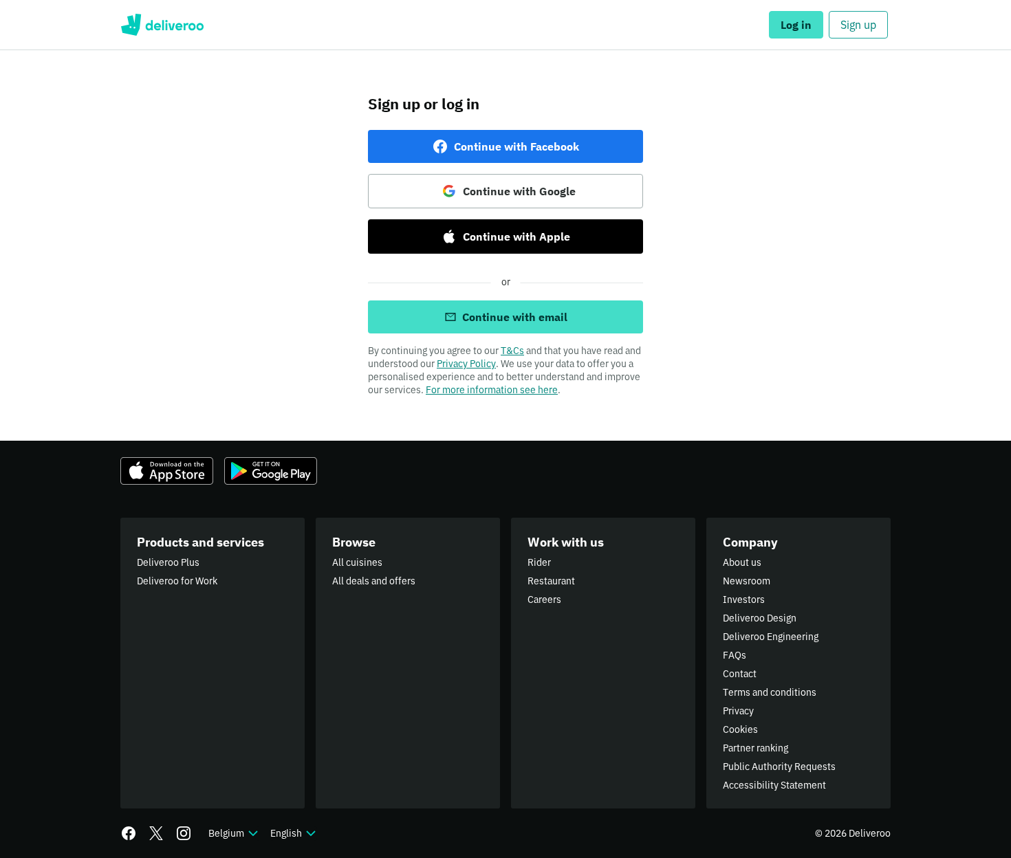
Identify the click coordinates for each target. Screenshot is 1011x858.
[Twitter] (156, 833)
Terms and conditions (769, 692)
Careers (544, 599)
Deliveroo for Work (177, 581)
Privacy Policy (466, 364)
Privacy (738, 711)
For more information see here (492, 390)
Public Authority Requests (779, 766)
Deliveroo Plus (168, 562)
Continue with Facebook (516, 146)
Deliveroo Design (759, 618)
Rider (539, 562)
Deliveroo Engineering (770, 636)
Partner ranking (755, 748)
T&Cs (512, 350)
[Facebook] (128, 833)
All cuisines (357, 562)
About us (742, 562)
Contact (740, 674)
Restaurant (551, 581)
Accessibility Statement (774, 785)
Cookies (740, 729)
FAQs (734, 655)
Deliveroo (162, 25)
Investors (744, 599)
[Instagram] (183, 833)
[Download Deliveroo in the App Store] (166, 471)
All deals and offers (373, 581)
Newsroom (746, 581)
